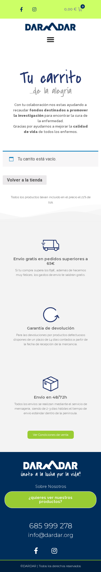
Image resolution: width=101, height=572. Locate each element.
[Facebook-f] (21, 9)
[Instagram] (34, 9)
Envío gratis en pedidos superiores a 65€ (50, 261)
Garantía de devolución (50, 328)
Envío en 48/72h (50, 397)
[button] (51, 40)
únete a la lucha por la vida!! (51, 474)
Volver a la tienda (24, 180)
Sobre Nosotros (50, 486)
